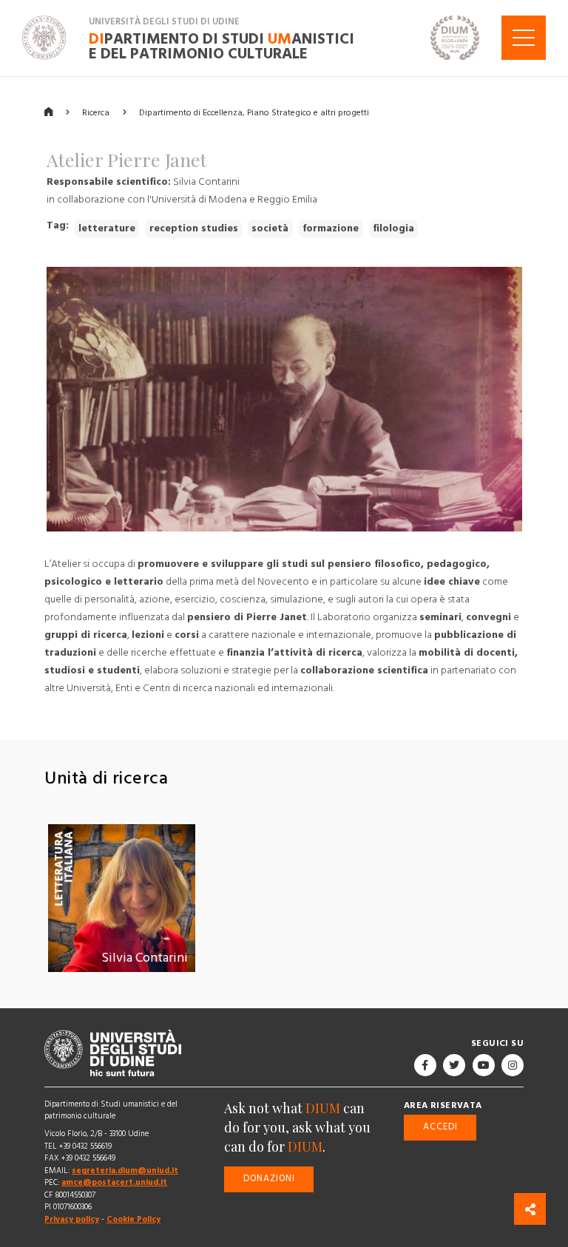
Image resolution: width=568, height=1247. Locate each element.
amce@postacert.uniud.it (114, 1182)
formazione (330, 228)
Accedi (440, 1127)
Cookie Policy (133, 1219)
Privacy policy (71, 1219)
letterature (106, 228)
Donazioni (269, 1178)
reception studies (193, 228)
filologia (393, 228)
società (269, 228)
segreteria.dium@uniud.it (125, 1169)
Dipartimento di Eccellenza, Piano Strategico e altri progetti (254, 112)
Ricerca (95, 112)
